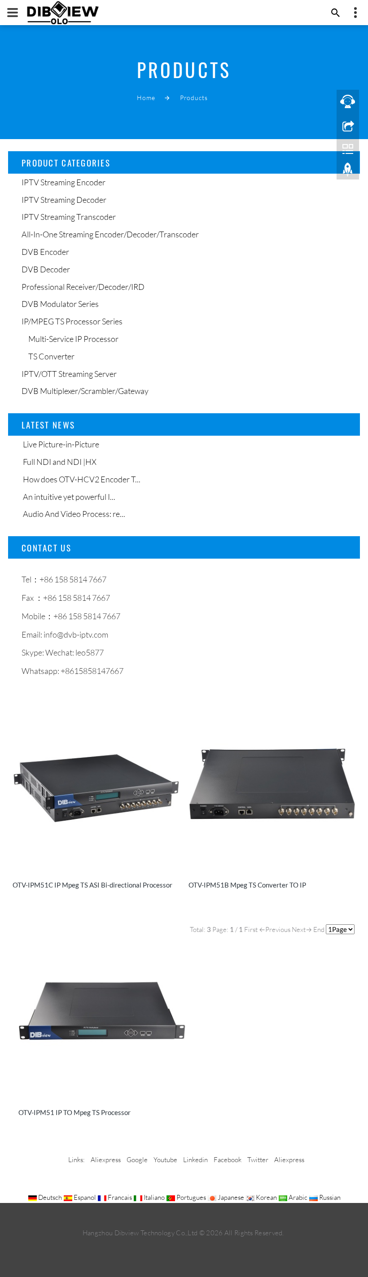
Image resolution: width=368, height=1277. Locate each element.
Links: (76, 1159)
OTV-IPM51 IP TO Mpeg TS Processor (74, 1112)
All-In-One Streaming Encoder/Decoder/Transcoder (110, 234)
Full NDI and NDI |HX (59, 462)
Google (137, 1159)
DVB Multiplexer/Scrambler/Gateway (85, 391)
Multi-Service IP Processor (73, 339)
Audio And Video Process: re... (73, 514)
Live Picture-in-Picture (60, 444)
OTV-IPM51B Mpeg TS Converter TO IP (247, 885)
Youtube (165, 1159)
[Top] (348, 172)
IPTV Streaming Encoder (63, 182)
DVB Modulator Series (60, 304)
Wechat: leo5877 (74, 652)
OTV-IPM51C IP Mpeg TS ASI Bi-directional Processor (92, 885)
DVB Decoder (46, 269)
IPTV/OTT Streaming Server (69, 374)
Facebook (227, 1159)
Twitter (257, 1159)
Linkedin (195, 1159)
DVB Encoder (45, 252)
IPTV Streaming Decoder (64, 200)
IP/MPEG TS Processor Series (72, 321)
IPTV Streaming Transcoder (69, 217)
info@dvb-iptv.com (76, 634)
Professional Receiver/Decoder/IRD (83, 287)
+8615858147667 (92, 671)
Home (146, 97)
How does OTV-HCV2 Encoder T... (81, 479)
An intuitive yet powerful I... (68, 497)
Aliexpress (106, 1159)
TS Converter (51, 356)
